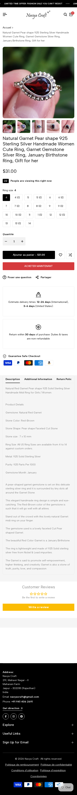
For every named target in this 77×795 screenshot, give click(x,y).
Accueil (7, 27)
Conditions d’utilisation (24, 770)
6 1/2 (61, 197)
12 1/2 (62, 214)
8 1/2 (38, 206)
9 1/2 (60, 206)
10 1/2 (18, 214)
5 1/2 (39, 197)
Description (13, 379)
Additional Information (38, 379)
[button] (60, 255)
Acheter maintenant (38, 266)
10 (7, 214)
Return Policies (66, 379)
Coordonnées (38, 776)
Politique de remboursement (22, 764)
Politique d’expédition (53, 770)
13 (7, 223)
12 (51, 214)
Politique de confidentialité (56, 764)
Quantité (8, 234)
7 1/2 (17, 206)
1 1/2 (40, 214)
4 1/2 (17, 197)
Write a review (38, 607)
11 (29, 214)
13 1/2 (18, 223)
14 (29, 223)
